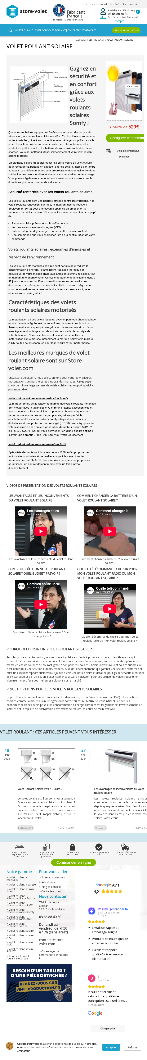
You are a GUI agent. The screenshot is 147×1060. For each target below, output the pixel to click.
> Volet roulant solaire (20, 930)
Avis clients (106, 3)
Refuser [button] (132, 1047)
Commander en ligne (73, 862)
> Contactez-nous (50, 891)
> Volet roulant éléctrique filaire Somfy (21, 897)
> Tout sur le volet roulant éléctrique (18, 957)
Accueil (10, 30)
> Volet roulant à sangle (21, 884)
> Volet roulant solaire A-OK (20, 936)
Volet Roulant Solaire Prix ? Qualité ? (40, 789)
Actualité (100, 827)
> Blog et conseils (50, 887)
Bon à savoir (25, 827)
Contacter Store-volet (81, 30)
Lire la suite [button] (96, 1005)
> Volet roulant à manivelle (17, 878)
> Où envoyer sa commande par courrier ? (53, 954)
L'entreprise (91, 3)
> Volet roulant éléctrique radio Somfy (20, 911)
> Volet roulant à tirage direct (21, 890)
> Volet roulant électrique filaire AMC (20, 904)
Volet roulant (24, 30)
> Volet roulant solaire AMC (20, 943)
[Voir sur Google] (92, 978)
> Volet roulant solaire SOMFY (20, 950)
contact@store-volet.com (52, 941)
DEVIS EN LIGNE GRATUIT (126, 30)
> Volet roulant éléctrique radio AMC (19, 918)
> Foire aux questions (52, 877)
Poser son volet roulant (50, 30)
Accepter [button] (111, 1047)
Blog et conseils (130, 3)
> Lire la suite (65, 827)
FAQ (117, 3)
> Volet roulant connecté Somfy (17, 925)
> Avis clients (47, 882)
